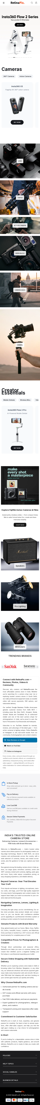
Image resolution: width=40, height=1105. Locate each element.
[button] (9, 57)
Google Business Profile (20, 707)
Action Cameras (25, 76)
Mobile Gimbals (9, 400)
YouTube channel (22, 725)
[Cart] (36, 3)
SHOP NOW (20, 525)
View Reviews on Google (16, 740)
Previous (3, 667)
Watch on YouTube (13, 746)
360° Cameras (8, 76)
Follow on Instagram (14, 751)
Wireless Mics (25, 400)
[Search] (32, 3)
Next (37, 667)
